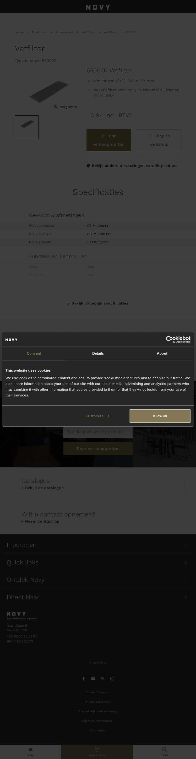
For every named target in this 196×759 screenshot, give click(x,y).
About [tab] (162, 353)
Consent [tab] (34, 353)
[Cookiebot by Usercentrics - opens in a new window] (170, 339)
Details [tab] (98, 353)
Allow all (160, 416)
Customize (94, 416)
